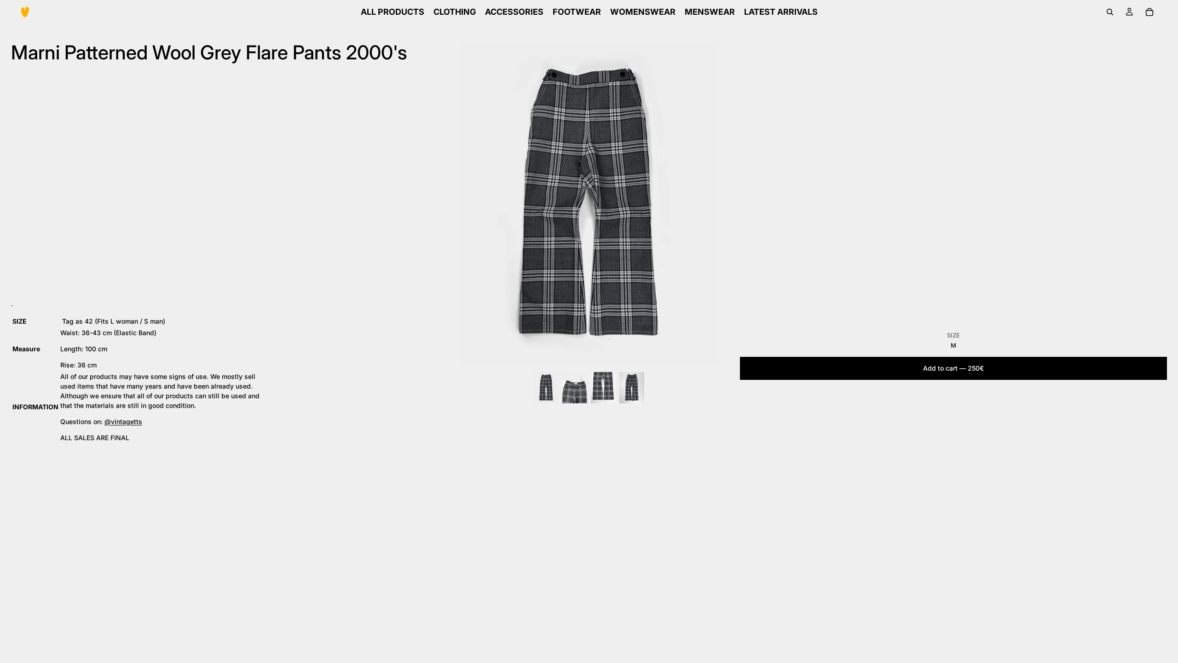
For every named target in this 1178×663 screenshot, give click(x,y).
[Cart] (1149, 12)
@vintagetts (123, 421)
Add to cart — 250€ (953, 368)
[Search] (1110, 12)
